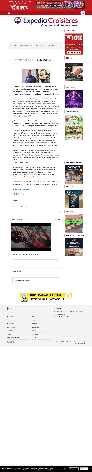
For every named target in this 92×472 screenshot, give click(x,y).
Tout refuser (73, 469)
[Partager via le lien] (26, 206)
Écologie (9, 330)
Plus (49, 46)
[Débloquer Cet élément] (36, 282)
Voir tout (57, 219)
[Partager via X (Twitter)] (18, 206)
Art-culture (10, 320)
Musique (34, 316)
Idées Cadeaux (36, 337)
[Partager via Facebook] (13, 206)
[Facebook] (8, 342)
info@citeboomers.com (63, 316)
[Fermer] (90, 469)
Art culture (15, 200)
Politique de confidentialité (22, 342)
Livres (33, 313)
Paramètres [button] (63, 469)
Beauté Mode (11, 327)
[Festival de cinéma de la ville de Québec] (36, 237)
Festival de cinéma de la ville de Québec (27, 254)
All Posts (14, 46)
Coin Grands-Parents (13, 337)
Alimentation (39, 46)
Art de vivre (10, 323)
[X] (11, 342)
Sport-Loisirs (35, 327)
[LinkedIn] (13, 342)
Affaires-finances (12, 313)
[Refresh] (9, 13)
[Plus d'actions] (59, 55)
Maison (9, 334)
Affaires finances (26, 46)
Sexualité (34, 323)
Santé (33, 320)
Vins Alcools (35, 334)
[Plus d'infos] (74, 144)
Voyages (34, 330)
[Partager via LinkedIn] (22, 206)
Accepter (83, 469)
